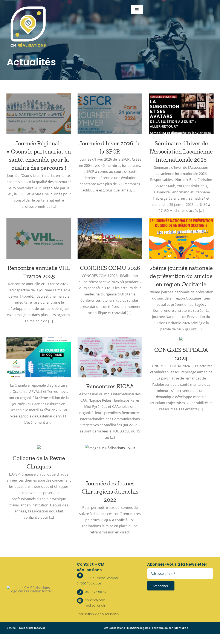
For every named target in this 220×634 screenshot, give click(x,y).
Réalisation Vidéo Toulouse (98, 614)
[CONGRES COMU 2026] (110, 238)
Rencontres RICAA (110, 386)
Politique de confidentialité (170, 628)
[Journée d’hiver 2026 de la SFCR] (110, 113)
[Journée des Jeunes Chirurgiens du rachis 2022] (110, 460)
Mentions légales (138, 628)
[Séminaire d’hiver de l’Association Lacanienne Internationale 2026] (181, 113)
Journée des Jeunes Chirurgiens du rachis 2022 (110, 491)
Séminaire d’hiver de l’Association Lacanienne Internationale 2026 (181, 151)
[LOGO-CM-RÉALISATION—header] (28, 7)
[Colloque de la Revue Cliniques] (39, 447)
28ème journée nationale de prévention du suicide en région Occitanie (181, 276)
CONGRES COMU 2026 (110, 267)
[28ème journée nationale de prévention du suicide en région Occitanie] (181, 238)
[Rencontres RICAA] (110, 357)
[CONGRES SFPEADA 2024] (181, 339)
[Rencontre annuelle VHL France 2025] (38, 238)
